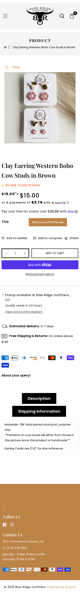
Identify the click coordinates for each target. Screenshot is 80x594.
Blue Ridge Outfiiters (30, 587)
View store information (23, 312)
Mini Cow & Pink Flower (48, 222)
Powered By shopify (61, 587)
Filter (16, 67)
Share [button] (74, 238)
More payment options (40, 274)
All (5, 47)
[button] (5, 16)
